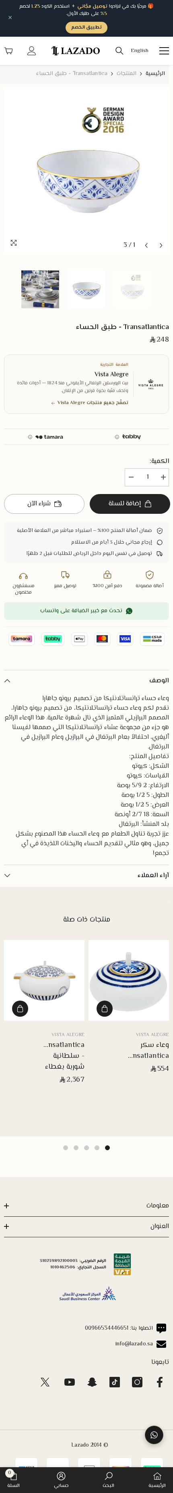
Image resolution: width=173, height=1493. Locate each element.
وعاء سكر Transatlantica (145, 1051)
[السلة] (8, 50)
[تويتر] (45, 1382)
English (139, 51)
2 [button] (97, 1147)
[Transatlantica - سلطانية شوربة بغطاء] (44, 980)
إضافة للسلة (124, 504)
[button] (146, 245)
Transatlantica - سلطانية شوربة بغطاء (61, 1056)
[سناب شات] (92, 1382)
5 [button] (65, 1147)
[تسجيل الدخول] (31, 50)
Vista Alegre (152, 1035)
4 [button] (76, 1147)
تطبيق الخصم (86, 27)
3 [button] (86, 1147)
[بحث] (119, 51)
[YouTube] (69, 1382)
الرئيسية (155, 73)
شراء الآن (39, 504)
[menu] (164, 51)
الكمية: (159, 462)
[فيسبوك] (159, 1382)
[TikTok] (114, 1382)
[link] (108, 1480)
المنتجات (126, 73)
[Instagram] (137, 1382)
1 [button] (107, 1147)
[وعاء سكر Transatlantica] (129, 980)
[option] (86, 170)
